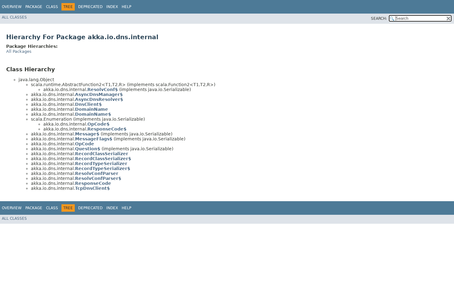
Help (126, 7)
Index (112, 7)
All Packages (19, 51)
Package (33, 7)
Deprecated (90, 7)
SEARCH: (379, 18)
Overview (12, 7)
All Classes (14, 17)
